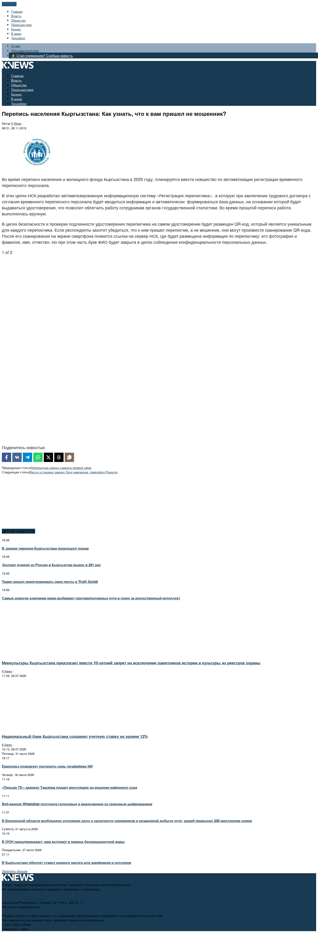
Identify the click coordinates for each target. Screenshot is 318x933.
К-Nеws (16, 123)
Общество (18, 20)
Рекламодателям (25, 50)
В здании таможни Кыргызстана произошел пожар (45, 548)
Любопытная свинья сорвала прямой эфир (61, 467)
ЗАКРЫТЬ (9, 4)
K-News (7, 671)
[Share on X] (48, 457)
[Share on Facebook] (6, 457)
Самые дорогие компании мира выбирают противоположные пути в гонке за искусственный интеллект (91, 598)
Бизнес (16, 29)
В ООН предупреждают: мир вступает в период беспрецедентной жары (63, 841)
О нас (15, 45)
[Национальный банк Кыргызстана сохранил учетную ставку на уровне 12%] (43, 728)
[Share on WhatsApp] (38, 457)
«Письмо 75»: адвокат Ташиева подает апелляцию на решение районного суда (69, 787)
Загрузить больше (14, 871)
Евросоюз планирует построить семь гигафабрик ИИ (47, 766)
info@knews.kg (39, 898)
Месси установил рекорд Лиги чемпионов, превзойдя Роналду (73, 472)
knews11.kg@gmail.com (68, 898)
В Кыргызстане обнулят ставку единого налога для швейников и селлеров (66, 862)
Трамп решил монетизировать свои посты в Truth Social (50, 581)
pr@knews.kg (78, 907)
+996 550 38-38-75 (54, 907)
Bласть (16, 16)
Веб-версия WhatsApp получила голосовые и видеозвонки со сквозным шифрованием (77, 803)
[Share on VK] (17, 457)
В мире (16, 33)
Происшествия (21, 25)
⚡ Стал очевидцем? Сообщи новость (42, 55)
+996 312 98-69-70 (14, 898)
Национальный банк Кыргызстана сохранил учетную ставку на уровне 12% (75, 736)
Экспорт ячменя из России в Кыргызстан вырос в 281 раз (51, 564)
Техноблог (18, 38)
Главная (17, 11)
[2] (49, 437)
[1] (35, 334)
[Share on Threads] (59, 457)
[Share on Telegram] (27, 457)
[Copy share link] (69, 457)
